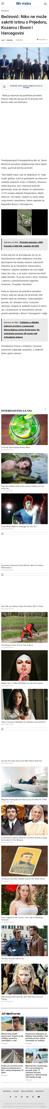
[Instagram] (21, 1097)
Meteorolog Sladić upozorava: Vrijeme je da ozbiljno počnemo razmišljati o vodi (12, 1037)
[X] (33, 1097)
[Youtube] (38, 1097)
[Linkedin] (27, 1097)
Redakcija (10, 40)
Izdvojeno (5, 11)
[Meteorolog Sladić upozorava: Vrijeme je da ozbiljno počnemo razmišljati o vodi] (12, 1024)
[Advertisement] (24, 132)
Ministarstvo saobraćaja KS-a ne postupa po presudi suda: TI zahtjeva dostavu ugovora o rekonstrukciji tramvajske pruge (36, 1071)
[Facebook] (10, 1097)
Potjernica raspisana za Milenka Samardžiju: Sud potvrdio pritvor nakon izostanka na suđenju (37, 1037)
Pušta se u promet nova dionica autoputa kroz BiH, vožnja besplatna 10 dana (12, 1069)
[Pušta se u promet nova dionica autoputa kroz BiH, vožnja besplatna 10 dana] (12, 1056)
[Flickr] (16, 1097)
